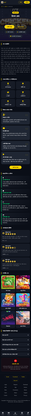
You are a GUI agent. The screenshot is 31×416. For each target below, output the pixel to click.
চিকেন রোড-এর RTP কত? (7, 339)
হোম (2, 6)
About (15, 392)
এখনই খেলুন (9, 26)
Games (25, 387)
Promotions (15, 390)
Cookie (5, 395)
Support (25, 392)
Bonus (25, 390)
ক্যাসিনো (6, 6)
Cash (5, 392)
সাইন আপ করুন (21, 26)
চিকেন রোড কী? (5, 335)
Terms (15, 395)
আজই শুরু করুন (15, 167)
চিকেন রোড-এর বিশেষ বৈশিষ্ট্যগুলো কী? (9, 349)
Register (15, 384)
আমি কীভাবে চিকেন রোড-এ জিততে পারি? (10, 354)
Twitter (23, 376)
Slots (5, 390)
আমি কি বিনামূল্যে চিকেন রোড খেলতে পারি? (10, 344)
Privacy (25, 395)
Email (7, 376)
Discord (15, 380)
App (15, 387)
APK (6, 387)
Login (5, 384)
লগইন (21, 2)
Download (25, 384)
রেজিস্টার (27, 2)
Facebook (15, 376)
